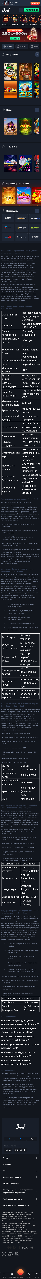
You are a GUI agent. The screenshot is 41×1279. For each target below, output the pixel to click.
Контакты (7, 1164)
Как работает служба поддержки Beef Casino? (16, 1062)
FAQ (4, 1171)
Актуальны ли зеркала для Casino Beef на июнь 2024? (18, 1030)
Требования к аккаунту (13, 1199)
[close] (2, 3)
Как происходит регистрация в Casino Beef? (20, 1046)
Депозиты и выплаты (12, 1177)
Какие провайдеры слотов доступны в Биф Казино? (18, 1054)
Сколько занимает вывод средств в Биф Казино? (17, 1038)
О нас (5, 1158)
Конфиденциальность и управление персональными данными (18, 1191)
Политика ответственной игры (16, 1205)
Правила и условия (11, 1183)
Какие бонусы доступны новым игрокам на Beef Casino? (20, 1022)
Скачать (35, 3)
